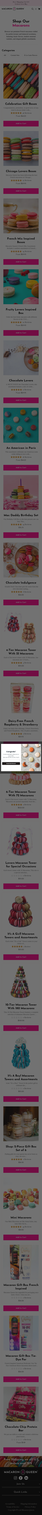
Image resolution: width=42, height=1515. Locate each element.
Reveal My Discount (11, 763)
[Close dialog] (40, 745)
